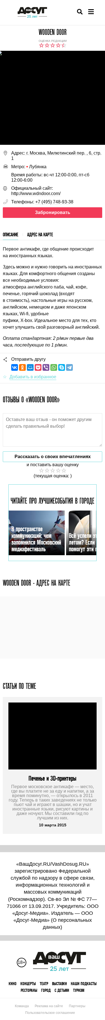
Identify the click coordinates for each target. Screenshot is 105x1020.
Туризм (78, 990)
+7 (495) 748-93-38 (54, 201)
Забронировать (52, 212)
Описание (10, 234)
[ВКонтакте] (14, 367)
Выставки (59, 983)
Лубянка (36, 166)
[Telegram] (69, 367)
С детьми (62, 990)
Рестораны (29, 990)
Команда (22, 1006)
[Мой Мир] (30, 367)
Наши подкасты (84, 983)
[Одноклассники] (22, 367)
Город (46, 990)
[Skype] (61, 367)
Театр (44, 983)
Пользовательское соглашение (50, 1013)
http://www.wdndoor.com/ (35, 193)
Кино (13, 983)
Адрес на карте (40, 234)
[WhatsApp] (53, 367)
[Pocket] (38, 367)
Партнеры (77, 1006)
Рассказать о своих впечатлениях (53, 456)
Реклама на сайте (49, 1006)
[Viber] (46, 367)
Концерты (28, 983)
